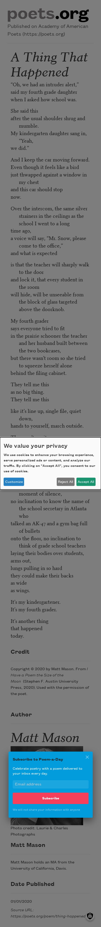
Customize (14, 482)
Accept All (86, 482)
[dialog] (50, 463)
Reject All (65, 482)
